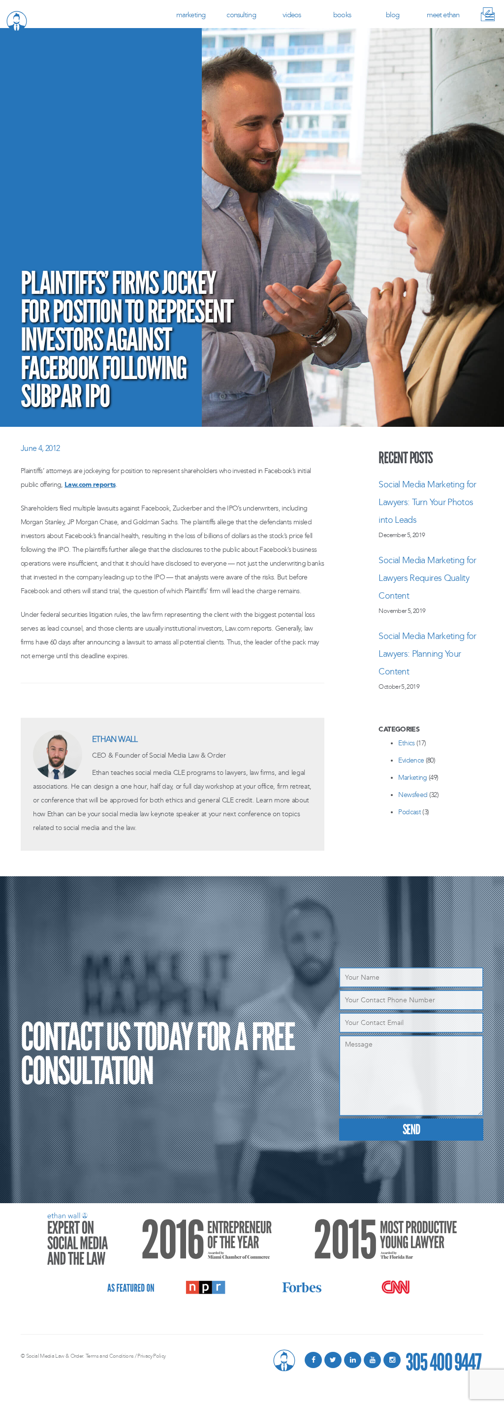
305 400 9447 (443, 1360)
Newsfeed (412, 795)
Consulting (240, 14)
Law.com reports (89, 484)
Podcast (409, 812)
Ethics (406, 743)
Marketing (190, 14)
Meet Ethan (443, 14)
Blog (393, 14)
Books (342, 14)
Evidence (411, 760)
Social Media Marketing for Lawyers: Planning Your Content (427, 654)
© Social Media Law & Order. (52, 1356)
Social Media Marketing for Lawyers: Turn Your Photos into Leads (427, 502)
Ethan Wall (115, 739)
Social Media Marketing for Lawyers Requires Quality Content (427, 578)
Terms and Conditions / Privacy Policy (125, 1356)
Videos (292, 14)
